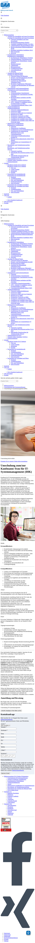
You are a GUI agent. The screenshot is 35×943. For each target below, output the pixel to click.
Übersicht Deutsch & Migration (19, 76)
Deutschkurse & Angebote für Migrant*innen (19, 788)
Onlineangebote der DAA (14, 158)
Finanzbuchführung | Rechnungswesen (21, 59)
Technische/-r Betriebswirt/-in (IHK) (20, 117)
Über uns (13, 168)
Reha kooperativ (15, 51)
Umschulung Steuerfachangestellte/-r (21, 100)
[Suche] (1, 32)
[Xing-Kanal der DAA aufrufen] (17, 930)
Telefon (3, 747)
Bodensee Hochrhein (13, 793)
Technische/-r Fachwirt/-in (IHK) (20, 116)
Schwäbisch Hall (12, 810)
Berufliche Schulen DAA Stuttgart (16, 165)
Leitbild (9, 197)
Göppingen (10, 799)
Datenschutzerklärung (6, 719)
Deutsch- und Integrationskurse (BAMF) (22, 77)
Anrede (3, 724)
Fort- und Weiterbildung (17, 180)
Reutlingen (10, 808)
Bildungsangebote (9, 35)
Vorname (4, 727)
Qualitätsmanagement (16, 68)
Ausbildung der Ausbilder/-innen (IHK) (21, 119)
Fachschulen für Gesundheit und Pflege (18, 184)
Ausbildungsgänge (16, 178)
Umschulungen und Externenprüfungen (18, 88)
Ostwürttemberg (11, 805)
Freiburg (9, 798)
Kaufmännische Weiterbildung (15, 54)
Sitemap (6, 941)
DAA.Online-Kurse (12, 790)
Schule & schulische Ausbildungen (16, 779)
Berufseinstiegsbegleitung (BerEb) (20, 42)
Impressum (7, 933)
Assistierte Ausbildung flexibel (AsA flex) (22, 44)
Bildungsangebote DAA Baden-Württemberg (16, 776)
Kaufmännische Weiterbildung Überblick (22, 58)
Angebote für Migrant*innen (15, 73)
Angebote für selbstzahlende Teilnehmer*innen (18, 81)
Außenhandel (14, 65)
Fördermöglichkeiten (16, 181)
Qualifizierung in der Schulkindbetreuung (22, 129)
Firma (2, 733)
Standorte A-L (8, 791)
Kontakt (13, 172)
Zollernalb (10, 814)
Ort (1, 743)
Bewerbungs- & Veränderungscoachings (18, 787)
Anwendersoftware (16, 70)
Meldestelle (7, 936)
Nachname (4, 730)
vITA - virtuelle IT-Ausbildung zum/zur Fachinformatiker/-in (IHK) (21, 102)
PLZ (2, 740)
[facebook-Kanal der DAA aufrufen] (17, 885)
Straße (2, 737)
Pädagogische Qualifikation (18, 128)
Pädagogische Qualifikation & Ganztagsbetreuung (20, 785)
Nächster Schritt (5, 773)
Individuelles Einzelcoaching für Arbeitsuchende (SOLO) (19, 156)
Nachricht (4, 753)
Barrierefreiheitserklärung (11, 937)
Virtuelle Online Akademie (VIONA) (17, 160)
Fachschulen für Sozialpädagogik (16, 174)
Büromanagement (15, 67)
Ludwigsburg (11, 802)
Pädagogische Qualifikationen (15, 123)
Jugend (9, 784)
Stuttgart (9, 811)
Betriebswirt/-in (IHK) (17, 114)
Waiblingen (10, 813)
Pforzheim (10, 807)
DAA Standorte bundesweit (14, 200)
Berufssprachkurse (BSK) (18, 79)
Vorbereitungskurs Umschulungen (20, 93)
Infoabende (14, 171)
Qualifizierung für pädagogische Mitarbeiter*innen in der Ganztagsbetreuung (19, 132)
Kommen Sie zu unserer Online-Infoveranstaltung (14, 461)
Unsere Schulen (15, 169)
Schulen (6, 163)
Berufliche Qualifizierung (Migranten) (21, 84)
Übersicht (13, 91)
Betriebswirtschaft (16, 64)
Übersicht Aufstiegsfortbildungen (20, 110)
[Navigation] (3, 32)
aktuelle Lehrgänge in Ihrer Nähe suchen (11, 710)
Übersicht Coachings (16, 151)
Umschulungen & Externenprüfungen (17, 778)
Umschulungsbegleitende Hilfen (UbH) (21, 105)
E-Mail (3, 750)
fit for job (13, 53)
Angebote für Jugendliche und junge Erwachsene (20, 36)
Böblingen (10, 794)
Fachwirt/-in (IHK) (16, 111)
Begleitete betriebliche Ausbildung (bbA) (22, 50)
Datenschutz (7, 934)
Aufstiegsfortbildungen (13, 106)
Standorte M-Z (8, 804)
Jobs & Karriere (15, 183)
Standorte (13, 177)
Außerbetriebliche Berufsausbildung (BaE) (22, 45)
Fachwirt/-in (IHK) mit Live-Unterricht (21, 113)
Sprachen (13, 71)
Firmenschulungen (12, 161)
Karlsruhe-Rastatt (12, 801)
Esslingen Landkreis (12, 796)
